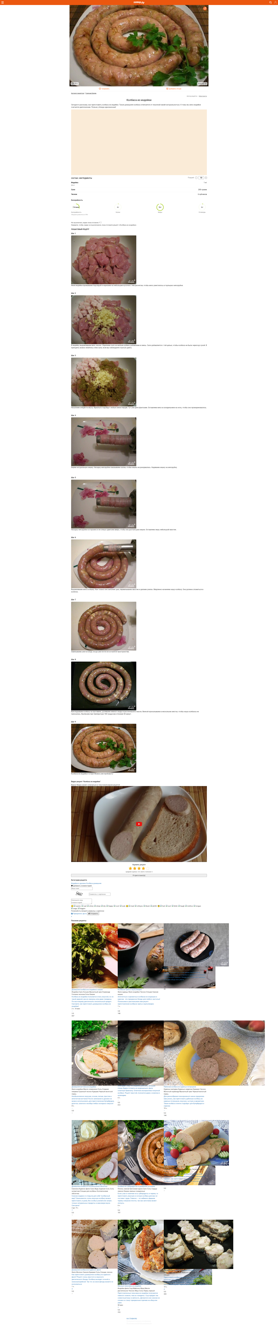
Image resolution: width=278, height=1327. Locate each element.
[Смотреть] (139, 824)
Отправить (94, 914)
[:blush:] (147, 906)
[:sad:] (84, 906)
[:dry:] (103, 906)
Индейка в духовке (78, 883)
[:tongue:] (197, 906)
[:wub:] (123, 906)
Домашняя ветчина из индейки (84, 1087)
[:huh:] (162, 906)
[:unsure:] (159, 906)
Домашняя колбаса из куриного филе (86, 1270)
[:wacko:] (77, 906)
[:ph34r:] (154, 906)
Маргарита (203, 96)
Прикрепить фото (80, 914)
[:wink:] (72, 906)
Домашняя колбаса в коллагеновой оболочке (89, 1186)
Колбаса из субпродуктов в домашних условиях (136, 1186)
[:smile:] (127, 906)
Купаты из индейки (171, 968)
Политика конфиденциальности (139, 1323)
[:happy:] (109, 906)
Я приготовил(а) (139, 875)
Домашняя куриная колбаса (174, 1167)
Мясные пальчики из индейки (129, 1286)
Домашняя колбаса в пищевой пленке (179, 1270)
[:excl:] (168, 906)
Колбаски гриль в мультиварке (130, 990)
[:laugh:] (181, 906)
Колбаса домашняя (93, 883)
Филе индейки (123, 1079)
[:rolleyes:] (139, 906)
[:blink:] (175, 906)
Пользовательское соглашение (139, 1321)
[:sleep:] (97, 906)
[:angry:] (74, 908)
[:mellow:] (189, 906)
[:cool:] (117, 906)
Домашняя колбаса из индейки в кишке (87, 990)
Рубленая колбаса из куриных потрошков (180, 1087)
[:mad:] (131, 906)
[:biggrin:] (82, 908)
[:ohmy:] (90, 906)
